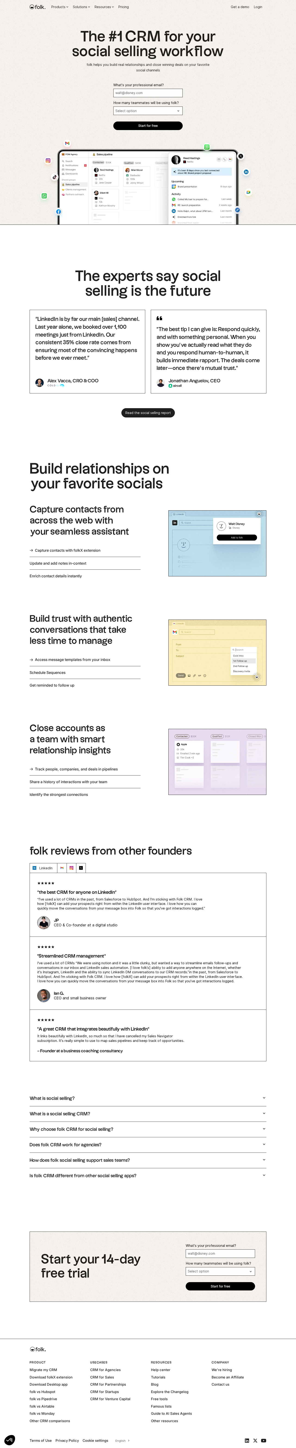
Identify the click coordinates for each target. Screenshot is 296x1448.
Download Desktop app (49, 1384)
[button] (9, 1440)
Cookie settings (95, 1440)
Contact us (220, 1384)
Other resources (164, 1421)
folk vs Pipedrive (43, 1399)
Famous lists (161, 1406)
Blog (154, 1384)
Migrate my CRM (43, 1370)
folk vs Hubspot (42, 1392)
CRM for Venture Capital (110, 1399)
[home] (37, 7)
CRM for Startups (104, 1392)
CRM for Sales (102, 1377)
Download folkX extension (51, 1377)
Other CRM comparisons (50, 1421)
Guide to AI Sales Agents (171, 1413)
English (120, 1440)
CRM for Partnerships (108, 1384)
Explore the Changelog (169, 1392)
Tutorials (158, 1377)
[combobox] (121, 1440)
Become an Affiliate (228, 1377)
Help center (160, 1370)
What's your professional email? (138, 85)
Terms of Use (41, 1440)
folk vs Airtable (42, 1406)
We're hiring (222, 1370)
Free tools (159, 1399)
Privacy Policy (67, 1440)
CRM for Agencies (105, 1370)
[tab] (85, 550)
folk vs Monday (42, 1413)
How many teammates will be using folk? (146, 103)
